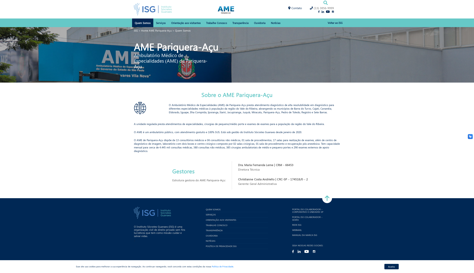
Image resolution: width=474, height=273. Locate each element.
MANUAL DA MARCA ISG (304, 235)
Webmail (297, 230)
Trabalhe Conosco (216, 23)
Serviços (161, 23)
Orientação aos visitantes (186, 23)
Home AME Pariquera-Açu (156, 30)
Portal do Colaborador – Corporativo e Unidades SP (307, 210)
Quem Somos (143, 23)
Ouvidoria (260, 23)
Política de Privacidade (222, 266)
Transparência (240, 23)
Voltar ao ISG (335, 22)
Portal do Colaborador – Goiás (307, 218)
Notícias (275, 23)
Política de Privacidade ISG (221, 246)
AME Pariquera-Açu (176, 46)
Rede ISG (296, 225)
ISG (136, 30)
